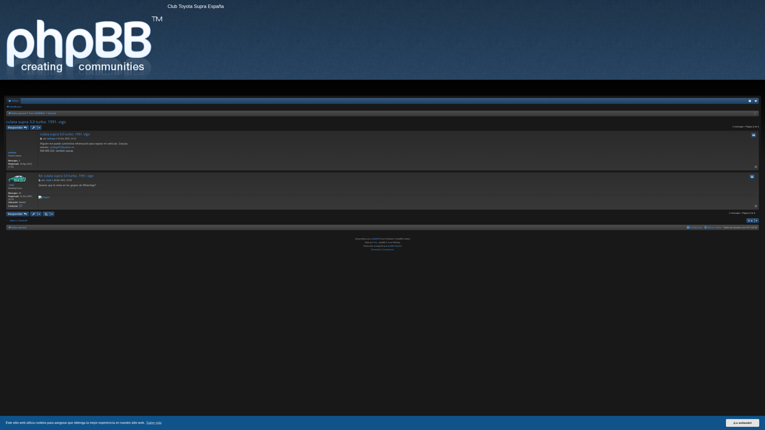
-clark (11, 185)
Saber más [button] (154, 422)
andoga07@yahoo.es (62, 147)
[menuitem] (750, 101)
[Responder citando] (753, 135)
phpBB (374, 239)
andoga (12, 152)
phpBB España (395, 246)
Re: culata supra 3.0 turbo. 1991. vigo (66, 176)
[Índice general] (86, 48)
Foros (15, 101)
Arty (375, 242)
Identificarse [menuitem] (756, 102)
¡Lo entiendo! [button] (742, 422)
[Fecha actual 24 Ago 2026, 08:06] (755, 113)
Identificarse (16, 107)
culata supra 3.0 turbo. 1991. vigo (36, 121)
